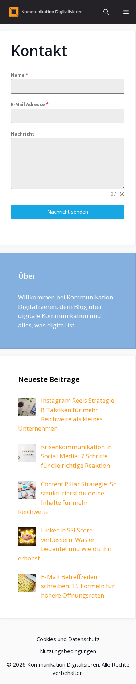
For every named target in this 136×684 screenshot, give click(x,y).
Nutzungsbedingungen (68, 651)
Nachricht (22, 134)
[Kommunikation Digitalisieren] (44, 12)
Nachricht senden (67, 211)
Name (19, 75)
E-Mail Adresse (30, 104)
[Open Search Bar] (106, 12)
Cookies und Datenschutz (68, 639)
